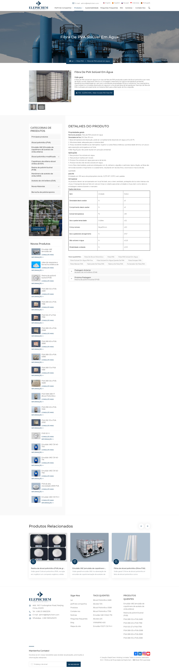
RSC (121, 8)
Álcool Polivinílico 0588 (102, 608)
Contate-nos (140, 8)
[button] (141, 526)
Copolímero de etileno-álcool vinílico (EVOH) (43, 162)
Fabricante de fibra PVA (95, 264)
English (107, 3)
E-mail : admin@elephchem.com (87, 3)
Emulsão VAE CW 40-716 (50, 459)
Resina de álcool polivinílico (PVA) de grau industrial (48, 568)
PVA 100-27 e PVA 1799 (49, 316)
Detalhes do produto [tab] (88, 126)
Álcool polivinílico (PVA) (41, 143)
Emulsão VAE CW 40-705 (50, 445)
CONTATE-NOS (38, 229)
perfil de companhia (63, 8)
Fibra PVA (80, 61)
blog (72, 623)
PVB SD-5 (46, 433)
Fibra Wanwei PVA (76, 264)
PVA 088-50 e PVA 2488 (49, 290)
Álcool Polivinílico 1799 (102, 611)
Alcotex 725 (97, 604)
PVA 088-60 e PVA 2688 (49, 342)
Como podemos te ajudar (42, 207)
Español (117, 3)
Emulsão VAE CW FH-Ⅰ (50, 497)
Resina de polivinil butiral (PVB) (42, 169)
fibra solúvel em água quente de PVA (110, 260)
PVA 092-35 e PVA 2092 (49, 421)
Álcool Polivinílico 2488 (102, 600)
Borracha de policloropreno (43, 192)
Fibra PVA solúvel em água (128, 257)
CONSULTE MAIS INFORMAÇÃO (42, 256)
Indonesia (135, 3)
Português (146, 3)
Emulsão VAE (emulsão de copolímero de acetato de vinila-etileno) (48, 250)
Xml (101, 660)
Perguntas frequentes (109, 8)
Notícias (73, 615)
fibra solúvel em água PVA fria (81, 260)
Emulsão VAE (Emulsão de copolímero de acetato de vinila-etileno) (42, 149)
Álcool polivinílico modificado (43, 157)
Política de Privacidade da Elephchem (118, 660)
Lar (72, 61)
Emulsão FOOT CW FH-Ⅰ (102, 626)
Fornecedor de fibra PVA (136, 264)
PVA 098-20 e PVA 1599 (49, 408)
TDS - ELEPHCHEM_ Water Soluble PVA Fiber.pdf (95, 93)
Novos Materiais (38, 186)
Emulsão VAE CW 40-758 (50, 472)
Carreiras (128, 8)
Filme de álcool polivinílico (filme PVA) (129, 568)
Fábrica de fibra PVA (115, 264)
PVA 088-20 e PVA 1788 (49, 303)
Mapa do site (75, 626)
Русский (126, 3)
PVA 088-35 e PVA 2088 (133, 638)
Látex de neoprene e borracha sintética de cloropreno (50, 263)
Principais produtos (39, 137)
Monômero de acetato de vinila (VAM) (42, 175)
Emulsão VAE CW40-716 (102, 615)
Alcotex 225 (97, 619)
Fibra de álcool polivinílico (93, 257)
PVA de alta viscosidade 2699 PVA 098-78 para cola (50, 485)
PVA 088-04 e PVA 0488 (49, 382)
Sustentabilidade (91, 8)
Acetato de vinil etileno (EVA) (43, 181)
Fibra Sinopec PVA (134, 260)
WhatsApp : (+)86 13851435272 (45, 618)
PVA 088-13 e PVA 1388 (49, 369)
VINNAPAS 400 (99, 623)
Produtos (78, 8)
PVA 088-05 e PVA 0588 (49, 329)
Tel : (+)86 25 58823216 (41, 611)
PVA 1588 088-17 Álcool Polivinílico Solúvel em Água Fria (50, 395)
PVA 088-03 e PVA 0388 (49, 356)
